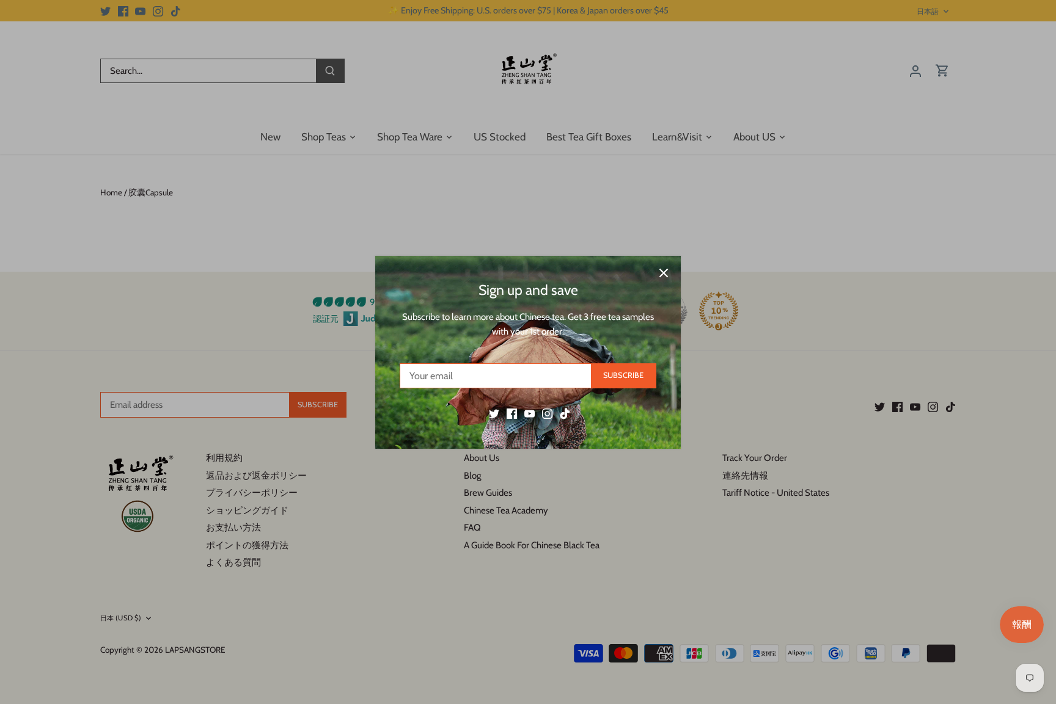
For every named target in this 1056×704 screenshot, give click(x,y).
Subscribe (623, 375)
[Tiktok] (565, 413)
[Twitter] (494, 413)
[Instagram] (547, 413)
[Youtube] (529, 413)
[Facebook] (512, 413)
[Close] (663, 272)
